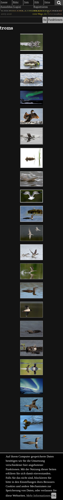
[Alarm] (31, 179)
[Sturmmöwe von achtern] (31, 196)
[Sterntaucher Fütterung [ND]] (31, 348)
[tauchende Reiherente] (31, 135)
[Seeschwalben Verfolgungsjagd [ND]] (31, 233)
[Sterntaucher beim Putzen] (31, 61)
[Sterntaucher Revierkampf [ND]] (31, 252)
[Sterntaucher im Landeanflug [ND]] (31, 404)
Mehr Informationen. (38, 495)
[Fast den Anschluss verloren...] (31, 423)
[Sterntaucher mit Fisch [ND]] (31, 329)
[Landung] (31, 79)
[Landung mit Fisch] (31, 42)
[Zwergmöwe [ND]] (31, 309)
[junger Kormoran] (31, 116)
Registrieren (40, 7)
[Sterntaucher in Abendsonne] (31, 442)
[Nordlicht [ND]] (31, 386)
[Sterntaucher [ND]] (31, 214)
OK (54, 495)
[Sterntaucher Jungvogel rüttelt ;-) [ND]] (31, 367)
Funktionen (55, 20)
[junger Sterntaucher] (31, 158)
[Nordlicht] (31, 97)
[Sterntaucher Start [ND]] (31, 271)
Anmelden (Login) (10, 7)
